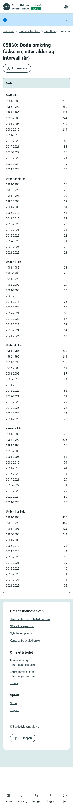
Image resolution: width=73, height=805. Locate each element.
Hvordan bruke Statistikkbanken (30, 619)
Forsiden (8, 31)
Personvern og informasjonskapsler (23, 662)
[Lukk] (67, 20)
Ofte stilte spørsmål (22, 626)
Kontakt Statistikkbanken (25, 640)
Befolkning (51, 31)
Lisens (14, 683)
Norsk (13, 703)
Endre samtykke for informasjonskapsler (23, 674)
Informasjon (20, 68)
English (14, 710)
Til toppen (25, 738)
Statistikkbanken (29, 31)
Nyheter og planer (21, 633)
